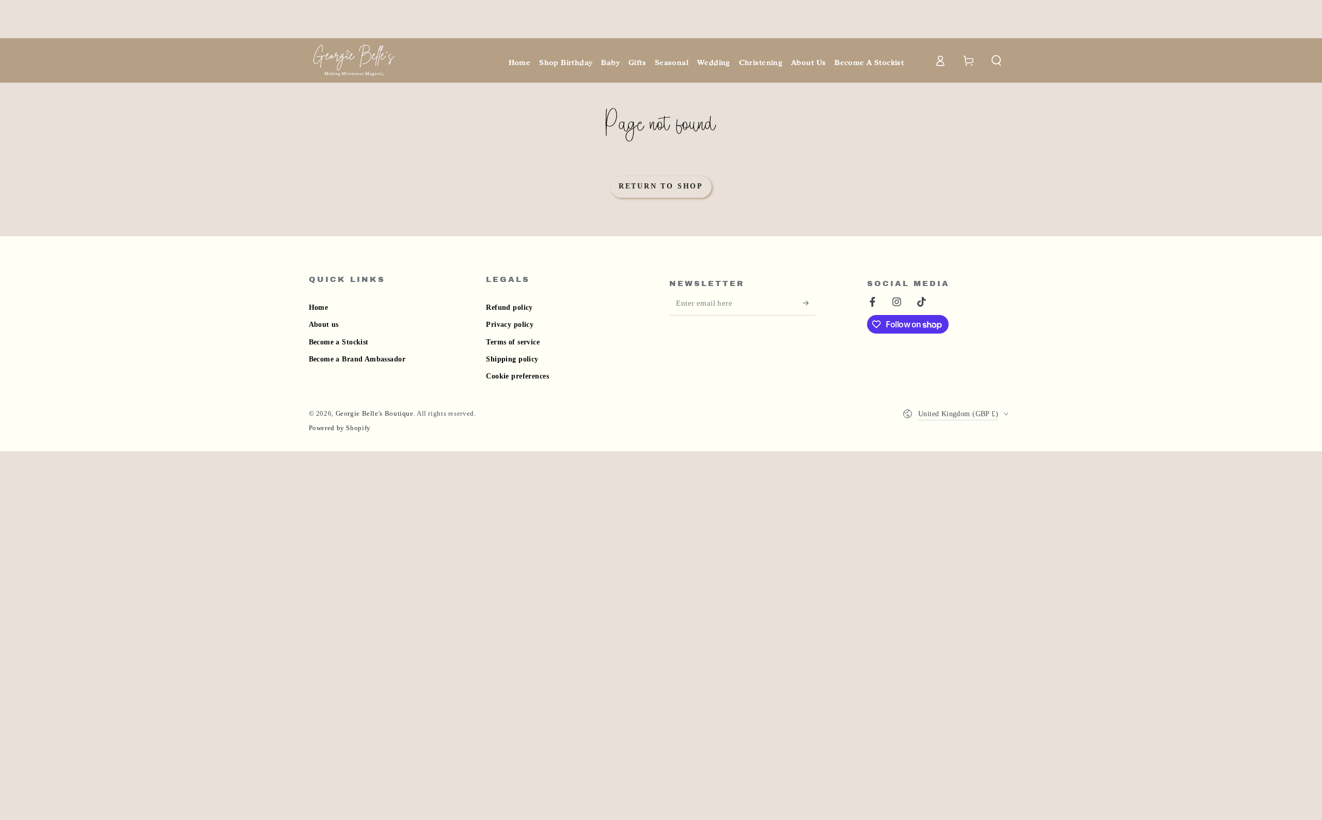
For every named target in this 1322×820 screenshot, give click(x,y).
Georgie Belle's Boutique (375, 413)
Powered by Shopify (340, 428)
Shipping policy (512, 359)
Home (318, 307)
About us (324, 324)
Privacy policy (509, 324)
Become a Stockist (339, 342)
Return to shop (661, 186)
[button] (997, 60)
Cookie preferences (517, 376)
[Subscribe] (809, 303)
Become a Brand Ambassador (357, 359)
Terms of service (513, 342)
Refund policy (509, 307)
